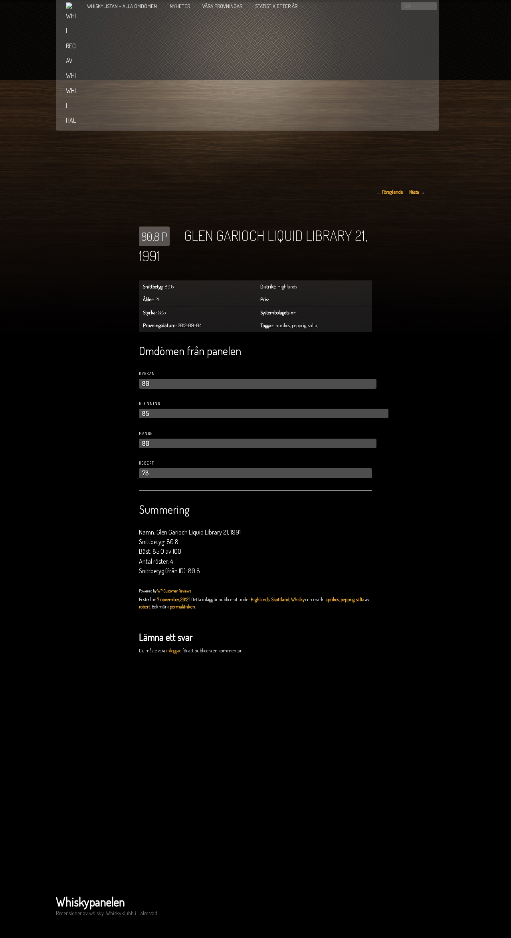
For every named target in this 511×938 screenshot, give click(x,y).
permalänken (182, 607)
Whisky (298, 599)
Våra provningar (222, 6)
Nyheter (180, 6)
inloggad (174, 651)
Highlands (260, 599)
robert (144, 607)
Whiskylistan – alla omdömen (122, 6)
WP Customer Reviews (174, 590)
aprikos (332, 599)
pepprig (348, 599)
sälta (360, 599)
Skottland (280, 599)
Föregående (389, 192)
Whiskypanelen (90, 901)
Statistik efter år (276, 6)
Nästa (417, 192)
